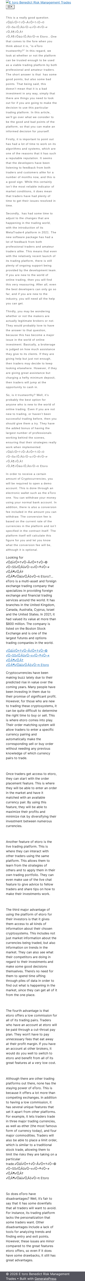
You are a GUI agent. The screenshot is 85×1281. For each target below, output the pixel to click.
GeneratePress (45, 1279)
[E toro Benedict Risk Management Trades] (38, 2)
